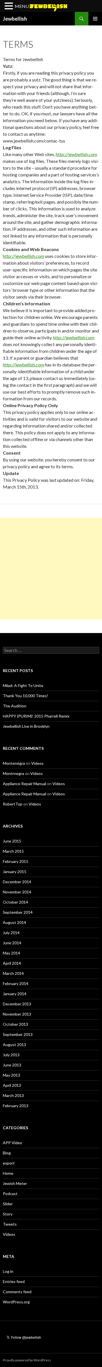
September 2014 (18, 912)
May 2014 (11, 953)
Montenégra (14, 763)
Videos (37, 763)
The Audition (14, 705)
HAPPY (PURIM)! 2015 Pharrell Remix (36, 716)
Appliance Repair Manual (24, 783)
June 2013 (12, 1064)
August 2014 (14, 922)
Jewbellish (15, 19)
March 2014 (13, 973)
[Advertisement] (51, 568)
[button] (10, 6)
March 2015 (13, 851)
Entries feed (14, 1281)
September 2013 (18, 1034)
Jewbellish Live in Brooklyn (26, 726)
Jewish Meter (15, 1183)
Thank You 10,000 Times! (25, 695)
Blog (7, 1152)
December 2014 (17, 881)
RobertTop (12, 804)
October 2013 (15, 1024)
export (9, 1163)
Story (7, 1213)
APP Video (12, 1142)
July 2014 (11, 932)
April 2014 (12, 963)
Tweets (10, 1224)
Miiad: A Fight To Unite (23, 685)
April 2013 (12, 1085)
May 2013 (11, 1075)
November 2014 (17, 891)
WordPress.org (16, 1301)
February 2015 (15, 861)
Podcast (10, 1193)
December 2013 (17, 1003)
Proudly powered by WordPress (27, 1360)
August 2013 (14, 1044)
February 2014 (15, 983)
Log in (8, 1271)
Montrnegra (13, 773)
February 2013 (15, 1105)
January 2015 (14, 871)
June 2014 (12, 942)
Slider (8, 1203)
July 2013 (11, 1054)
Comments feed (17, 1291)
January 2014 (14, 993)
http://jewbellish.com (76, 154)
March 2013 (13, 1095)
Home (8, 1173)
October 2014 (15, 902)
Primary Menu (95, 18)
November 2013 (17, 1014)
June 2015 (12, 841)
